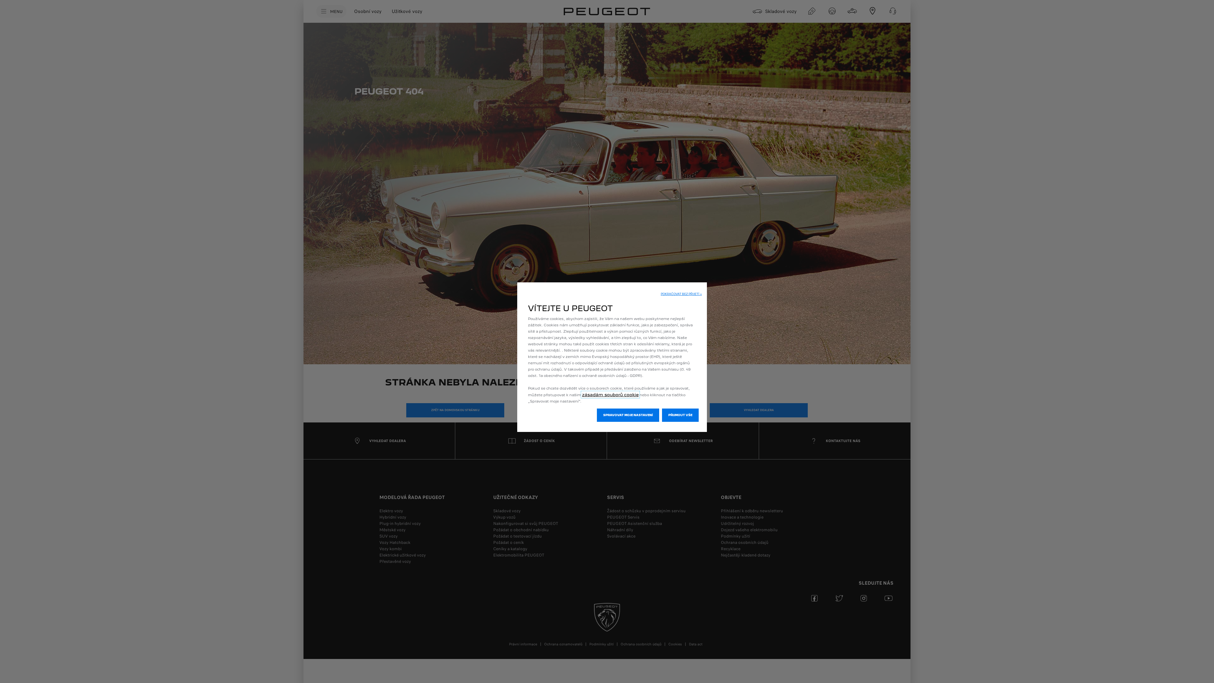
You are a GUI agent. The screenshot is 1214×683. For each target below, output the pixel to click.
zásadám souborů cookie (610, 394)
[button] (681, 294)
